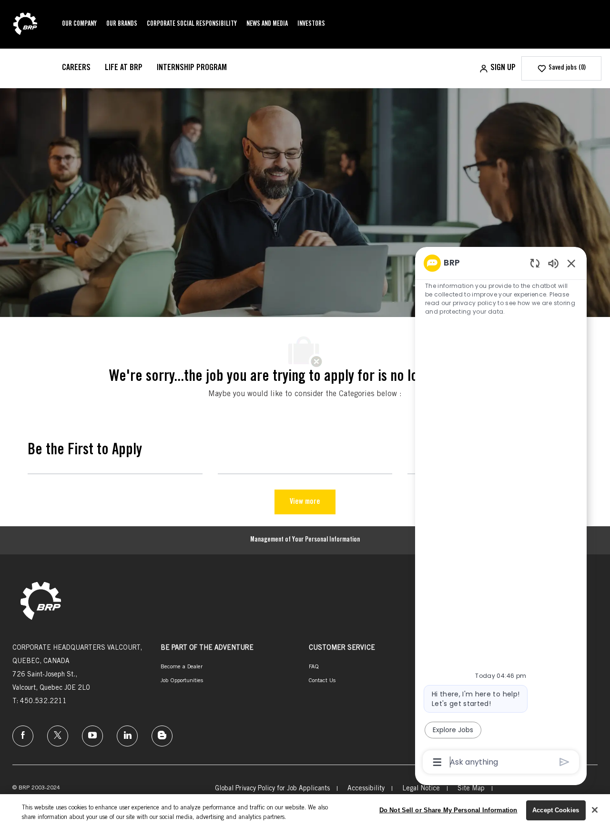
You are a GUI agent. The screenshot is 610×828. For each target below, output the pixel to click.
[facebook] (22, 736)
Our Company (79, 24)
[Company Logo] (25, 24)
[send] (564, 762)
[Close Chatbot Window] (571, 263)
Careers (76, 68)
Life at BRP (123, 68)
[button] (497, 68)
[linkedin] (127, 736)
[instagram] (92, 736)
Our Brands (121, 24)
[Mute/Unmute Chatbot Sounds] (553, 263)
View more (305, 502)
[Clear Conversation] (535, 262)
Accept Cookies (555, 810)
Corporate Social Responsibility (192, 24)
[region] (501, 512)
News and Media (267, 24)
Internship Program (192, 68)
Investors (311, 24)
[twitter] (57, 736)
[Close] (594, 809)
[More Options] (437, 762)
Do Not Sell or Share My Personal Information (448, 810)
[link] (40, 601)
